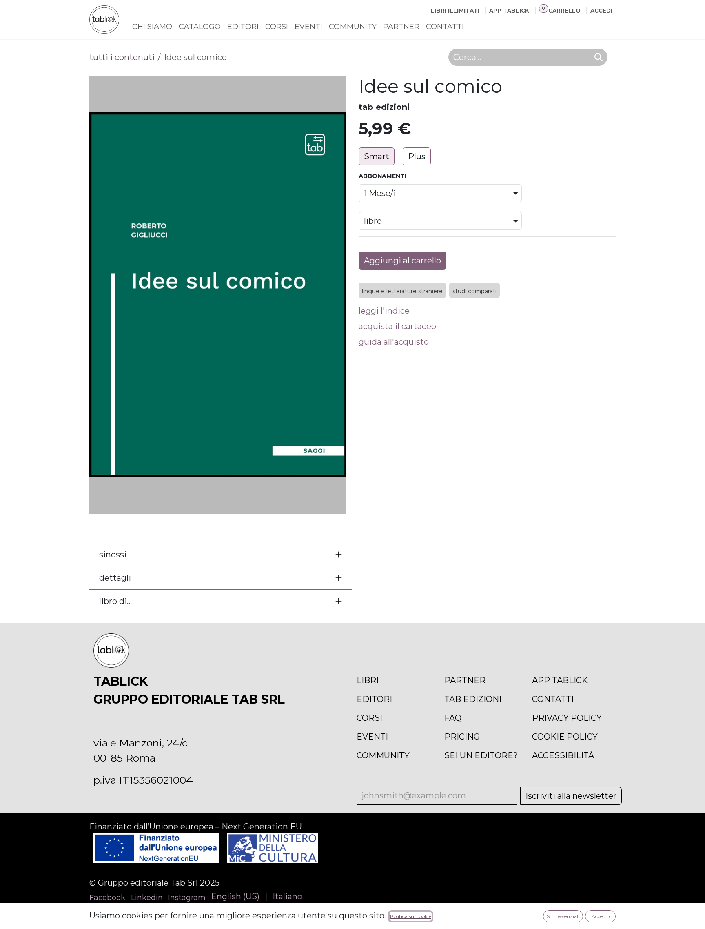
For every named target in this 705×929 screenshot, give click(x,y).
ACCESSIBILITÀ (563, 755)
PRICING (462, 737)
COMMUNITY (383, 755)
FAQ (452, 718)
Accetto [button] (601, 916)
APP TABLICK (560, 680)
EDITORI (374, 699)
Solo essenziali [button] (563, 916)
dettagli (115, 578)
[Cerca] (598, 57)
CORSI (369, 718)
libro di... (115, 601)
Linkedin (147, 897)
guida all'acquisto (394, 342)
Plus (417, 156)
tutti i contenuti (122, 57)
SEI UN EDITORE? (481, 755)
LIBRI (368, 680)
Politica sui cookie (410, 916)
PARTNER (465, 680)
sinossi (112, 554)
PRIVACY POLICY (567, 718)
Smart (376, 156)
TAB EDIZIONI (472, 699)
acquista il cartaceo (397, 326)
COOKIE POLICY (565, 737)
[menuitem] (152, 27)
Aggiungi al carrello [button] (402, 260)
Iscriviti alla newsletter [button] (570, 796)
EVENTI (372, 737)
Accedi (601, 10)
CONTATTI (553, 699)
